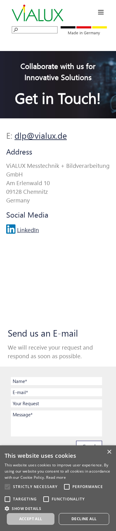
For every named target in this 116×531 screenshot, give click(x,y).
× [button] (109, 452)
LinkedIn (28, 230)
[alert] (58, 488)
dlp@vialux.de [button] (41, 135)
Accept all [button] (30, 518)
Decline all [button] (84, 518)
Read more (56, 477)
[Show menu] (101, 12)
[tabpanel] (84, 32)
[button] (58, 508)
